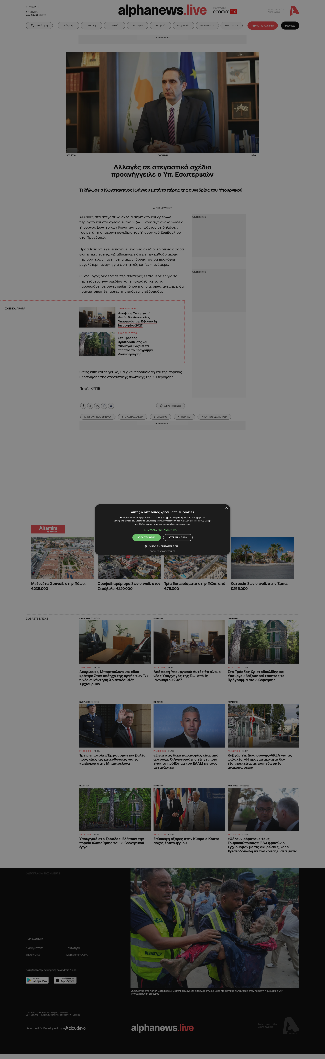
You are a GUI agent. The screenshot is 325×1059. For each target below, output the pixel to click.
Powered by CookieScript (162, 551)
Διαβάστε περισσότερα (178, 524)
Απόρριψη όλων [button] (177, 537)
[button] (162, 529)
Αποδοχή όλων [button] (146, 537)
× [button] (226, 508)
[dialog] (162, 529)
